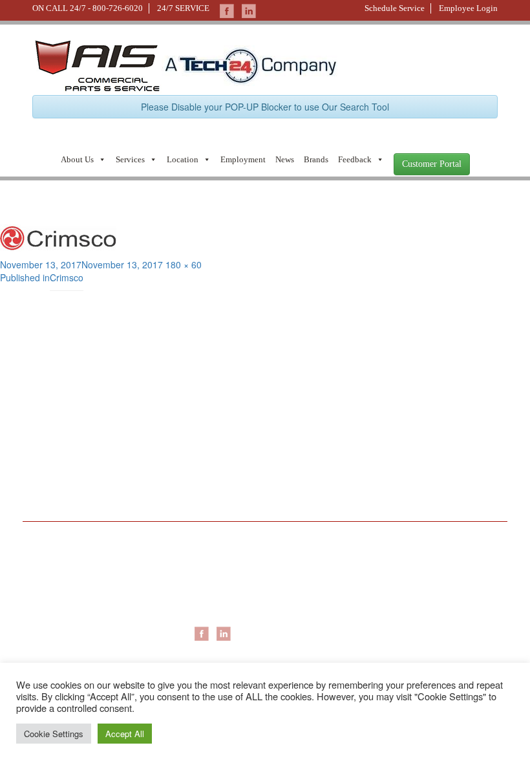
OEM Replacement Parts (406, 609)
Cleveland (214, 596)
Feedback (355, 159)
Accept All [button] (124, 733)
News (284, 159)
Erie (202, 583)
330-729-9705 (57, 490)
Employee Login (468, 8)
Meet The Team (65, 583)
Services (130, 159)
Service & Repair (389, 570)
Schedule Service (395, 8)
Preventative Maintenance (408, 596)
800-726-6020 (117, 8)
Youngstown (219, 609)
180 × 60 (183, 264)
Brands (316, 159)
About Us (77, 159)
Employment (243, 159)
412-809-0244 (57, 422)
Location (182, 159)
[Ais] (250, 64)
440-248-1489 (300, 422)
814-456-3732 (300, 490)
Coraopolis (216, 570)
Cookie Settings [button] (53, 733)
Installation (377, 583)
